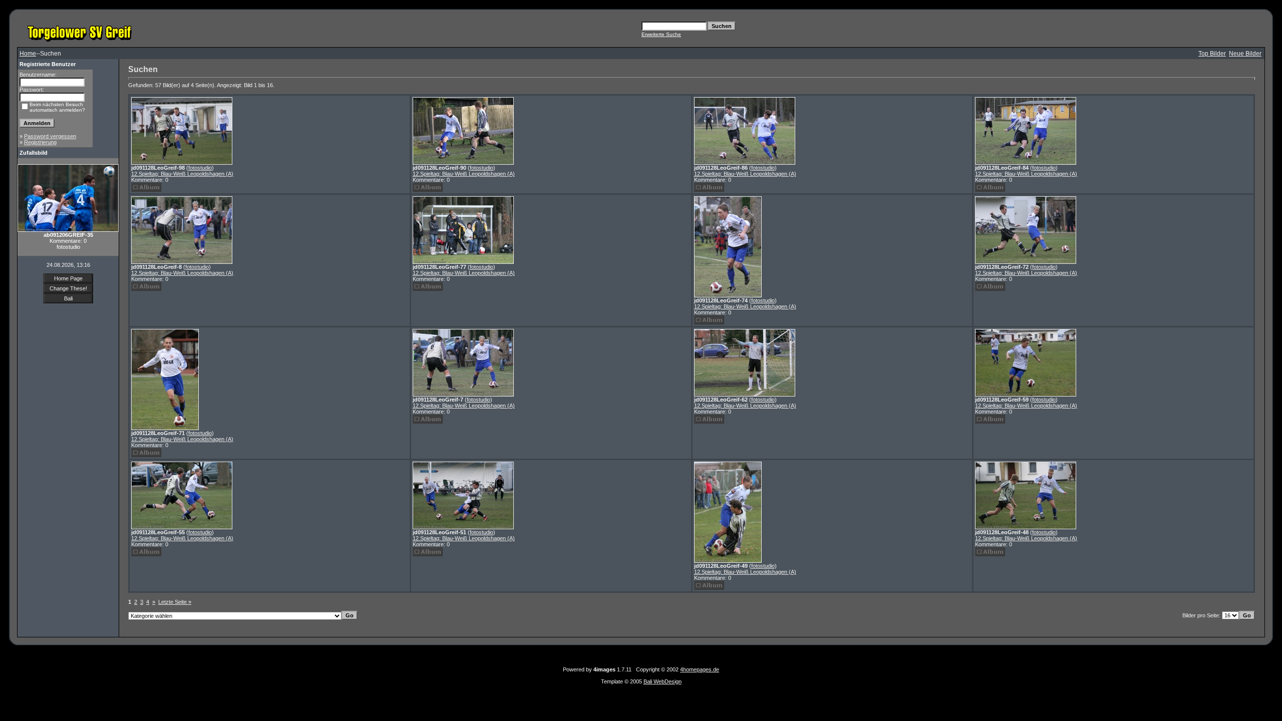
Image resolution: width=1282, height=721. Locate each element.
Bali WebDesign (663, 681)
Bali (68, 298)
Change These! (68, 288)
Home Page (68, 278)
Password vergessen (50, 136)
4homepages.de (699, 669)
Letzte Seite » (174, 602)
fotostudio (200, 168)
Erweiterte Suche (661, 34)
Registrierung (40, 142)
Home (28, 53)
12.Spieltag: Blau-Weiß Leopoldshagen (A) (182, 174)
